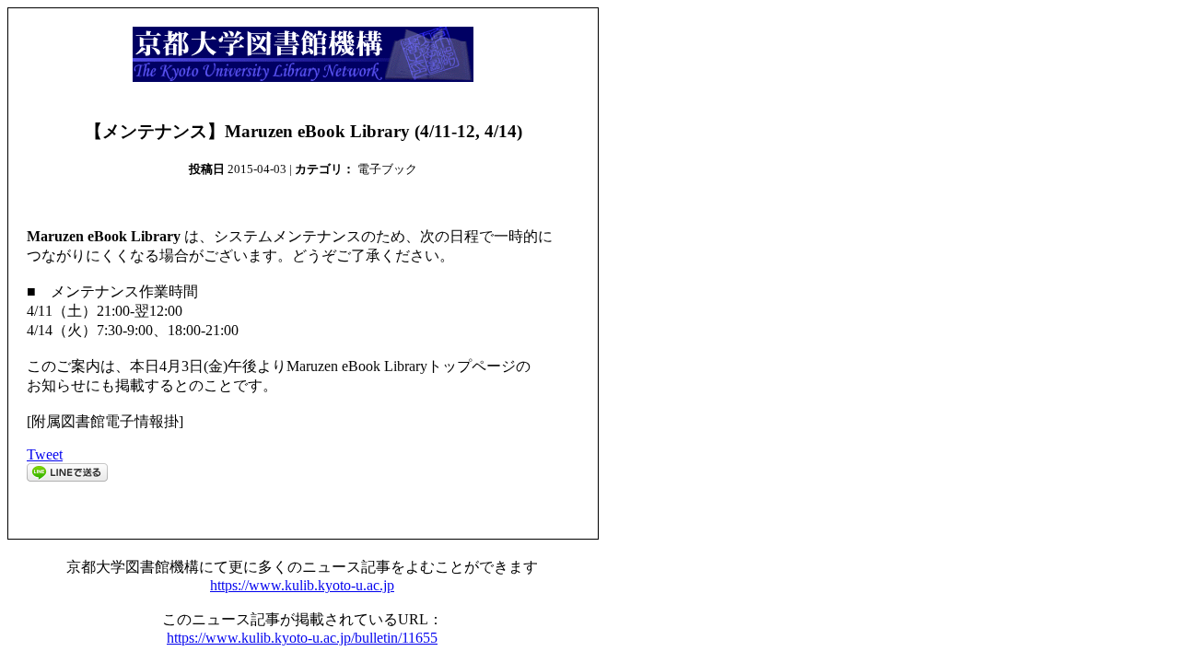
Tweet (45, 454)
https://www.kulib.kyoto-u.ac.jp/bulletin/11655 (302, 638)
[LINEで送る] (67, 476)
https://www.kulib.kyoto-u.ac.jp (302, 585)
